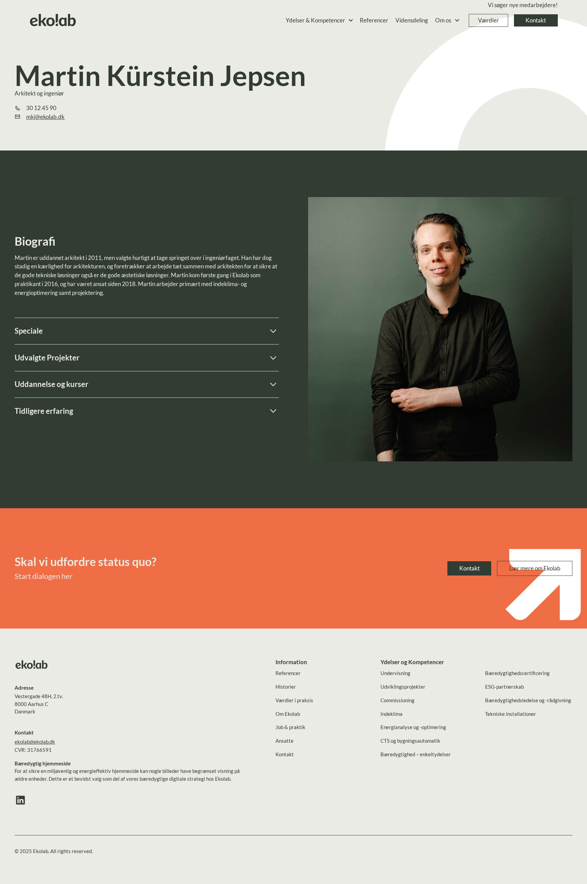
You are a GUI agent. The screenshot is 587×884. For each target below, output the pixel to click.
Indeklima (391, 714)
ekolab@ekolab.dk (35, 742)
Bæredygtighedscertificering (517, 673)
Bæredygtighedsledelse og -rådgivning (528, 700)
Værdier (488, 20)
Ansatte (284, 741)
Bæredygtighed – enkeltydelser (415, 754)
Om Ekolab (287, 714)
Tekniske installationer (510, 714)
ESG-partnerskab (504, 687)
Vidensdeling (411, 20)
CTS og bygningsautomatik (410, 741)
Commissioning (397, 700)
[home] (53, 20)
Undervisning (395, 673)
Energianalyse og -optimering (413, 727)
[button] (320, 20)
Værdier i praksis (294, 700)
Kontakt (536, 20)
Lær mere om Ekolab (535, 568)
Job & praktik (290, 727)
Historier (285, 687)
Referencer (374, 20)
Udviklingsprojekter (402, 687)
